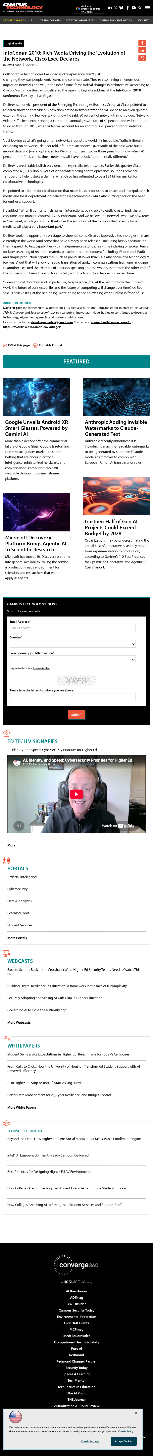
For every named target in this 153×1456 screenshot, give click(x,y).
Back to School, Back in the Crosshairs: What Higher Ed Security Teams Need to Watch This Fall (73, 971)
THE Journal (77, 1399)
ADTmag (76, 1297)
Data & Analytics (19, 901)
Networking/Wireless (80, 20)
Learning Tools (18, 913)
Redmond (76, 1355)
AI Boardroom (76, 1291)
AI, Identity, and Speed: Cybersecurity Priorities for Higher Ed (52, 749)
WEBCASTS (20, 960)
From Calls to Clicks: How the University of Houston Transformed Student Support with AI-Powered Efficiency (74, 1068)
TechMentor (77, 1380)
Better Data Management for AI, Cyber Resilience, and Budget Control (59, 1095)
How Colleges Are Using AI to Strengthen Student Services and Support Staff (64, 1205)
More (11, 845)
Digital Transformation (116, 20)
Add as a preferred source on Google (90, 8)
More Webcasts (19, 1022)
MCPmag (76, 1329)
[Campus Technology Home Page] (23, 7)
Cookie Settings (90, 1441)
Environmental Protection (76, 1316)
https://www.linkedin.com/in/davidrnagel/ (32, 327)
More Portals (17, 938)
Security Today (77, 1367)
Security (143, 20)
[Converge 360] (76, 1265)
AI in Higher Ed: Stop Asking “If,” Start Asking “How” (44, 1082)
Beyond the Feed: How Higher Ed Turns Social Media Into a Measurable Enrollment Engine (74, 1139)
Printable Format (50, 345)
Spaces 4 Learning (76, 1374)
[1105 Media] (76, 1282)
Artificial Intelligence (22, 877)
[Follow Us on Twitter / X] (115, 7)
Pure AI (76, 1348)
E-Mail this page (19, 345)
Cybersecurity (17, 889)
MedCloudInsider (76, 1335)
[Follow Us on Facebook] (127, 8)
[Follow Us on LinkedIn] (110, 7)
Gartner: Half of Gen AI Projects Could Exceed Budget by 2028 (111, 527)
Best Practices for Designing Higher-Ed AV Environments (49, 1171)
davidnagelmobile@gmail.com (52, 322)
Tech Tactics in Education (76, 1386)
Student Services (19, 925)
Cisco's (8, 90)
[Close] (136, 1413)
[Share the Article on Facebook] (142, 42)
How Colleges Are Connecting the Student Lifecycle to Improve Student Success (66, 1188)
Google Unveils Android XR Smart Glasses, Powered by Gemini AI (36, 427)
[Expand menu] (147, 8)
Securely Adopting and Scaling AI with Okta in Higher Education (54, 998)
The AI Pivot (76, 1393)
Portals (17, 868)
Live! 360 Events (76, 1323)
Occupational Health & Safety (76, 1342)
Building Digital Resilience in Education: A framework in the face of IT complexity (67, 986)
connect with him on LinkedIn (111, 322)
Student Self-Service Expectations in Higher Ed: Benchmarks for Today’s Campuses (68, 1054)
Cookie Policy (125, 1431)
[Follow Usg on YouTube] (134, 8)
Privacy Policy (41, 668)
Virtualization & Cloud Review (76, 1406)
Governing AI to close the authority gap (36, 1010)
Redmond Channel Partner (76, 1361)
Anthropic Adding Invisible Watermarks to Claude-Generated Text (116, 427)
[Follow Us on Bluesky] (121, 8)
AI (32, 20)
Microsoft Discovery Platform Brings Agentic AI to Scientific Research (35, 543)
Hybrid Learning (50, 20)
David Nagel (14, 65)
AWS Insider (76, 1304)
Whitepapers (23, 1045)
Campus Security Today (76, 1310)
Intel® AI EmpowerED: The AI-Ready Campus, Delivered (48, 1155)
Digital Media (14, 43)
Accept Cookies (124, 1441)
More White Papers (21, 1107)
